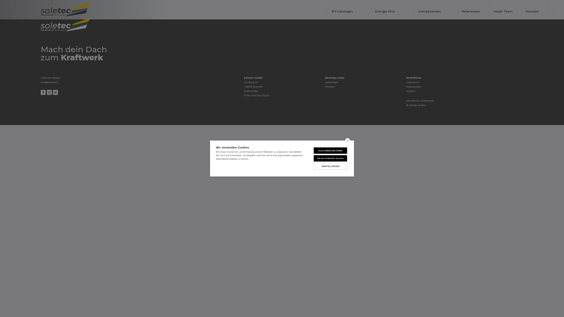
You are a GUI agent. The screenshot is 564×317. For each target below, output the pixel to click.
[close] (347, 140)
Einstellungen (330, 166)
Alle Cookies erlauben (330, 151)
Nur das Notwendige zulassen (330, 158)
